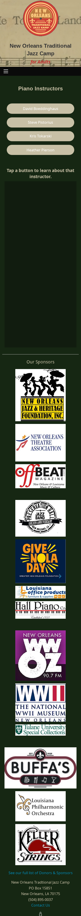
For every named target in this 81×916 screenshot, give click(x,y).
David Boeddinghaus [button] (40, 108)
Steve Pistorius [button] (40, 122)
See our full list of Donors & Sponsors (41, 872)
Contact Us (40, 905)
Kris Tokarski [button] (41, 136)
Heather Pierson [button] (40, 150)
